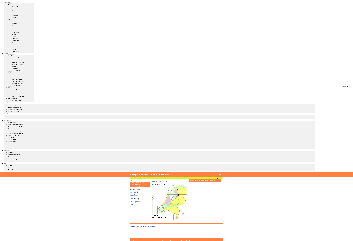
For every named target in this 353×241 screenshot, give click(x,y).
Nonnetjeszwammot (134, 195)
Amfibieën (14, 25)
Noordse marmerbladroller (136, 199)
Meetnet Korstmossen (17, 83)
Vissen (13, 28)
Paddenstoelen (16, 13)
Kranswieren (15, 15)
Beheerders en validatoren (15, 170)
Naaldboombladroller (134, 188)
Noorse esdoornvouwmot (136, 201)
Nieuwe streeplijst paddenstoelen (16, 129)
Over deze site (12, 165)
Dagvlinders (15, 30)
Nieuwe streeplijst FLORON (15, 126)
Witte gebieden (16, 60)
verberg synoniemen (135, 184)
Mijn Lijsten (11, 137)
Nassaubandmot (134, 192)
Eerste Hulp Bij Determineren (15, 105)
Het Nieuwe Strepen (17, 58)
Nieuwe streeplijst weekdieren (15, 135)
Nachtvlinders (15, 32)
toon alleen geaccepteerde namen (138, 186)
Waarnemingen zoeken (14, 143)
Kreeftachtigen (15, 40)
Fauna (10, 19)
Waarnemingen (12, 122)
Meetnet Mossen (16, 85)
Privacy (10, 167)
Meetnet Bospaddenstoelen (19, 90)
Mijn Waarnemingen (13, 139)
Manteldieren (15, 45)
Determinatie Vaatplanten (14, 107)
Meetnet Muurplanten (17, 64)
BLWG (9, 72)
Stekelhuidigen (16, 42)
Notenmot (132, 204)
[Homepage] (220, 175)
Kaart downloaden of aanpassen (183, 213)
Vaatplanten (15, 6)
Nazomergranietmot (134, 194)
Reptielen (14, 23)
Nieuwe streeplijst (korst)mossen (16, 131)
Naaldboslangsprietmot (135, 189)
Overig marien (15, 51)
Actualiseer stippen (168, 240)
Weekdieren (15, 38)
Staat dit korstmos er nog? (18, 81)
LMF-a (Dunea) (16, 70)
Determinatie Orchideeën (14, 111)
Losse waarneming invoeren (15, 124)
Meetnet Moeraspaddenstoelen (20, 94)
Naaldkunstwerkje (134, 191)
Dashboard (11, 152)
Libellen (14, 36)
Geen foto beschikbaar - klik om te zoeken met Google (142, 226)
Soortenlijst (160, 240)
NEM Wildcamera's (17, 100)
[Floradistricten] (169, 199)
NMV (9, 87)
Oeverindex (15, 68)
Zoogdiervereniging (13, 98)
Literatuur (10, 161)
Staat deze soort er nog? (18, 96)
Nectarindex (15, 66)
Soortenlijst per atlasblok (14, 157)
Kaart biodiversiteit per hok (15, 154)
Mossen (14, 8)
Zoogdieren (15, 21)
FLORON (10, 55)
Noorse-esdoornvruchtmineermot (137, 202)
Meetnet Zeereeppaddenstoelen (20, 92)
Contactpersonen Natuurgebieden (16, 118)
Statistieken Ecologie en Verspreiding (181, 240)
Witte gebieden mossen (18, 75)
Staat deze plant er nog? (18, 62)
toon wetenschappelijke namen (138, 182)
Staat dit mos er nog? (17, 79)
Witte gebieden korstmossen (19, 77)
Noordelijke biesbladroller (135, 196)
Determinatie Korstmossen (15, 109)
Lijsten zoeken (12, 141)
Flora (9, 4)
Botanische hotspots (13, 159)
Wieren (14, 17)
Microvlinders (15, 34)
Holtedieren (15, 49)
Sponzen (14, 47)
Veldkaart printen (12, 116)
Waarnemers (11, 146)
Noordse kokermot (134, 198)
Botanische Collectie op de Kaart (16, 148)
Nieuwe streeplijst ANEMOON (15, 133)
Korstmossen (15, 11)
